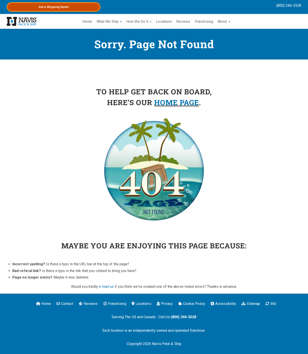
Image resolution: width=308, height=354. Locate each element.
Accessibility (225, 304)
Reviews (183, 21)
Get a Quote (54, 7)
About (223, 21)
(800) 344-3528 (288, 5)
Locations (164, 21)
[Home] (22, 21)
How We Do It (137, 21)
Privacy (167, 304)
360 (273, 304)
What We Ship (108, 21)
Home (87, 21)
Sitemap (253, 304)
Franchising (204, 21)
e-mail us (106, 286)
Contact (67, 304)
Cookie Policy (194, 304)
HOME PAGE (176, 102)
